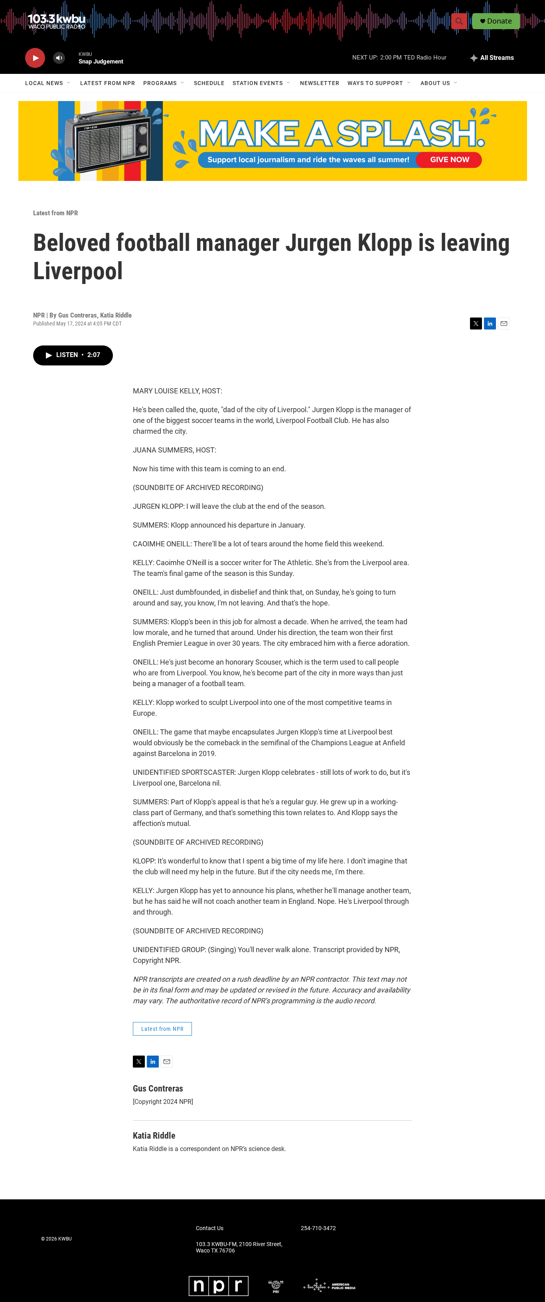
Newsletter (320, 83)
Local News (44, 83)
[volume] (59, 58)
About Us (435, 83)
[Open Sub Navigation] (69, 83)
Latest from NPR (107, 83)
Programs (160, 83)
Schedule (209, 83)
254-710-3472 (318, 1228)
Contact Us (209, 1228)
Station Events (258, 83)
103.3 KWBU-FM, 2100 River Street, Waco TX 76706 (239, 1247)
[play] (35, 58)
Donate (499, 21)
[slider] (72, 58)
